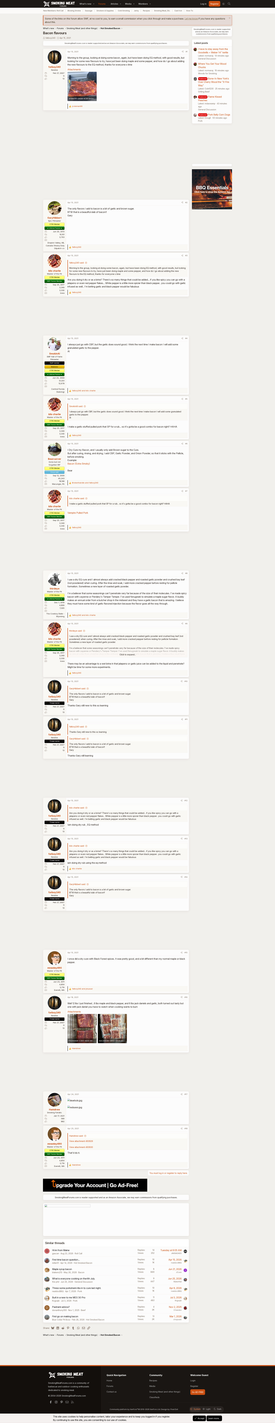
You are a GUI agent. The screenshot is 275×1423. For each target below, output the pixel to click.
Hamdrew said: (76, 1136)
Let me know (191, 18)
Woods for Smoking (207, 73)
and (84, 390)
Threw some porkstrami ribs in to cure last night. (76, 1288)
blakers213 (57, 1272)
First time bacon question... (66, 1259)
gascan (55, 1253)
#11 (186, 719)
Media (128, 4)
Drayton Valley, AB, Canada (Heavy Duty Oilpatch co (55, 245)
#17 (185, 1094)
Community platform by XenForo (135, 1409)
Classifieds (154, 1397)
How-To (189, 11)
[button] (94, 4)
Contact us (112, 1391)
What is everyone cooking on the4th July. (73, 1278)
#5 (186, 399)
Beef (83, 1310)
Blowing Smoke (74, 11)
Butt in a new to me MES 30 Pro (68, 1297)
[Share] (183, 52)
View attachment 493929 (81, 1141)
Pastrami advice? (61, 1307)
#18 (185, 1128)
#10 (185, 681)
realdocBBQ (176, 1263)
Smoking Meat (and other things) (164, 1391)
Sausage (88, 11)
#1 (186, 51)
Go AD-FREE (198, 1392)
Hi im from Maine (60, 1250)
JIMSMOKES (176, 1253)
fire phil (55, 1282)
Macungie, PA (58, 484)
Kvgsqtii (55, 1300)
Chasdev (178, 1310)
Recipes (146, 11)
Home (109, 1380)
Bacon (81, 1272)
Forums (102, 4)
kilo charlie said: (76, 498)
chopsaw (177, 1319)
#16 (185, 997)
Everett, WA (59, 990)
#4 (186, 338)
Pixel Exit (174, 1409)
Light (208, 1409)
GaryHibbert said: (77, 688)
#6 (186, 443)
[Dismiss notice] (229, 18)
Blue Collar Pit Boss (61, 1319)
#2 (186, 202)
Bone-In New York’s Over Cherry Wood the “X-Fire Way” (213, 82)
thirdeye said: (75, 631)
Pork (80, 1291)
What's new (85, 4)
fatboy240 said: (76, 262)
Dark (219, 1409)
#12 (185, 800)
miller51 (55, 1263)
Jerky (136, 11)
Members (143, 4)
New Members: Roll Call (53, 11)
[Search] (229, 4)
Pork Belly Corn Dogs (219, 114)
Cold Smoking (124, 11)
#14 (185, 877)
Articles (114, 4)
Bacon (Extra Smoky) (78, 463)
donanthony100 (59, 1310)
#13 (185, 838)
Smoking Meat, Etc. (162, 11)
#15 (185, 952)
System (197, 1409)
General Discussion (84, 1282)
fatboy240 (50, 38)
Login (193, 1380)
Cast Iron (178, 11)
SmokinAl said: (76, 406)
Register (194, 1386)
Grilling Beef (204, 91)
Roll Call (78, 1253)
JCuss (179, 1272)
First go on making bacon (65, 1316)
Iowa (62, 293)
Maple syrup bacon (62, 1269)
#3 (186, 255)
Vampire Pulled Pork (77, 512)
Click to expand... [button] (128, 654)
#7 (186, 491)
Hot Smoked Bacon (83, 1263)
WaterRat (177, 1281)
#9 (186, 623)
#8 (186, 573)
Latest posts (201, 43)
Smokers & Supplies (105, 11)
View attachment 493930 (81, 1147)
